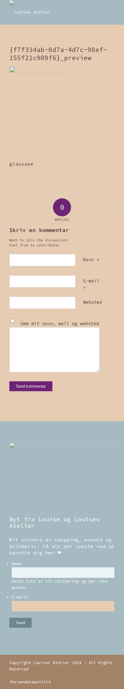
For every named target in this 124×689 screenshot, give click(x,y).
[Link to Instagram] (101, 675)
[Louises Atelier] (51, 12)
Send (20, 622)
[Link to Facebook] (110, 675)
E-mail (91, 284)
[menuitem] (29, 681)
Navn (91, 259)
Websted (92, 302)
